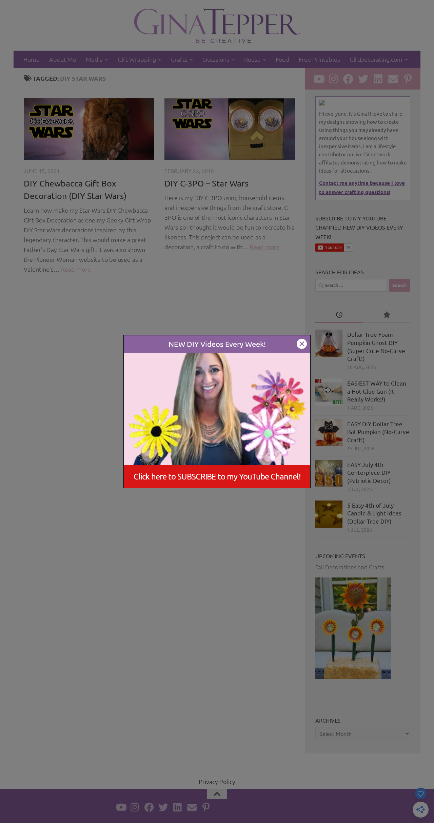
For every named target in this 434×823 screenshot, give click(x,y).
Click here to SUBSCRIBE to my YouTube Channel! (217, 476)
